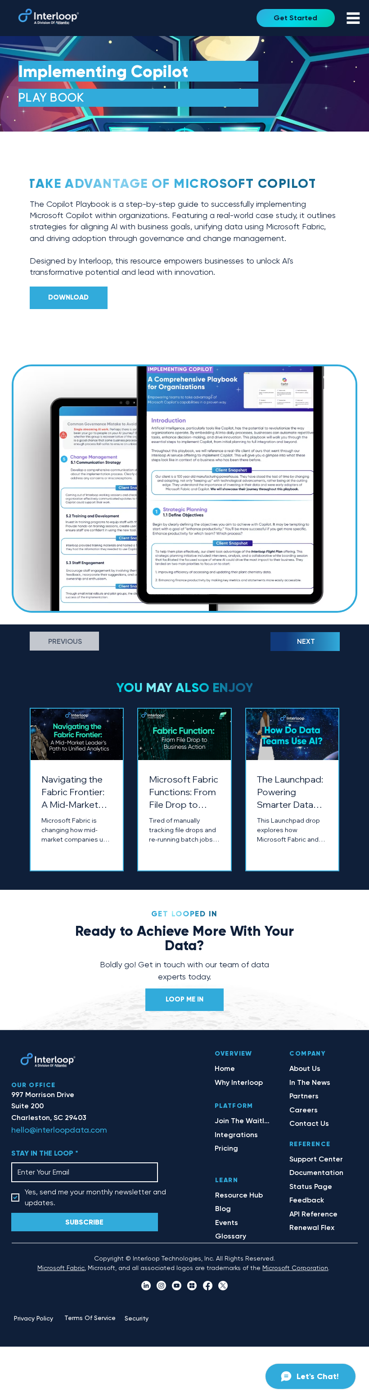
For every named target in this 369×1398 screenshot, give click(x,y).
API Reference (313, 1214)
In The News (309, 1082)
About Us (304, 1068)
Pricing (226, 1148)
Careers (303, 1110)
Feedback (306, 1200)
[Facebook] (207, 1285)
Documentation (316, 1172)
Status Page (310, 1186)
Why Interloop (239, 1082)
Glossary (230, 1236)
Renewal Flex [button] (311, 1227)
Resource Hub (239, 1195)
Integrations (236, 1134)
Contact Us (309, 1123)
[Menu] (353, 18)
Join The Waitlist (242, 1120)
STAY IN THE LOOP (44, 1153)
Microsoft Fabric (61, 1267)
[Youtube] (176, 1285)
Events (226, 1222)
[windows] (192, 1285)
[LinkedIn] (146, 1285)
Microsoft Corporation (295, 1267)
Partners (304, 1096)
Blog (223, 1208)
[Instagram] (161, 1285)
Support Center (316, 1159)
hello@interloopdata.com (59, 1129)
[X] (223, 1285)
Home (225, 1068)
